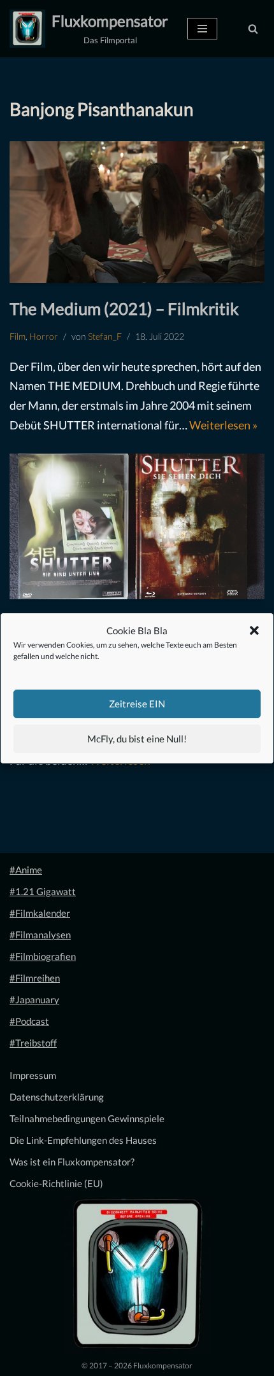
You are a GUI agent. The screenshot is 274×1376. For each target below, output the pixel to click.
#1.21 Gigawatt (43, 891)
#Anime (26, 869)
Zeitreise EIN (137, 703)
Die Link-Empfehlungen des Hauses (83, 1140)
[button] (254, 630)
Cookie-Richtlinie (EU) (56, 1183)
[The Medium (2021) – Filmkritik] (137, 212)
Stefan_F (105, 336)
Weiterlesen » (223, 425)
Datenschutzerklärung (57, 1096)
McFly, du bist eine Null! (137, 738)
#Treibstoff (33, 1042)
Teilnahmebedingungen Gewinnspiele (87, 1118)
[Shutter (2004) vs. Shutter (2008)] (137, 526)
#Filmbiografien (43, 956)
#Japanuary (34, 999)
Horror (43, 336)
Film (17, 336)
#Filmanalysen (40, 934)
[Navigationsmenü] (202, 28)
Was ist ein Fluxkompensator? (72, 1161)
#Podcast (29, 1021)
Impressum (33, 1075)
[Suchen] (253, 29)
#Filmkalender (40, 913)
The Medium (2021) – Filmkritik (124, 308)
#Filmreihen (35, 977)
